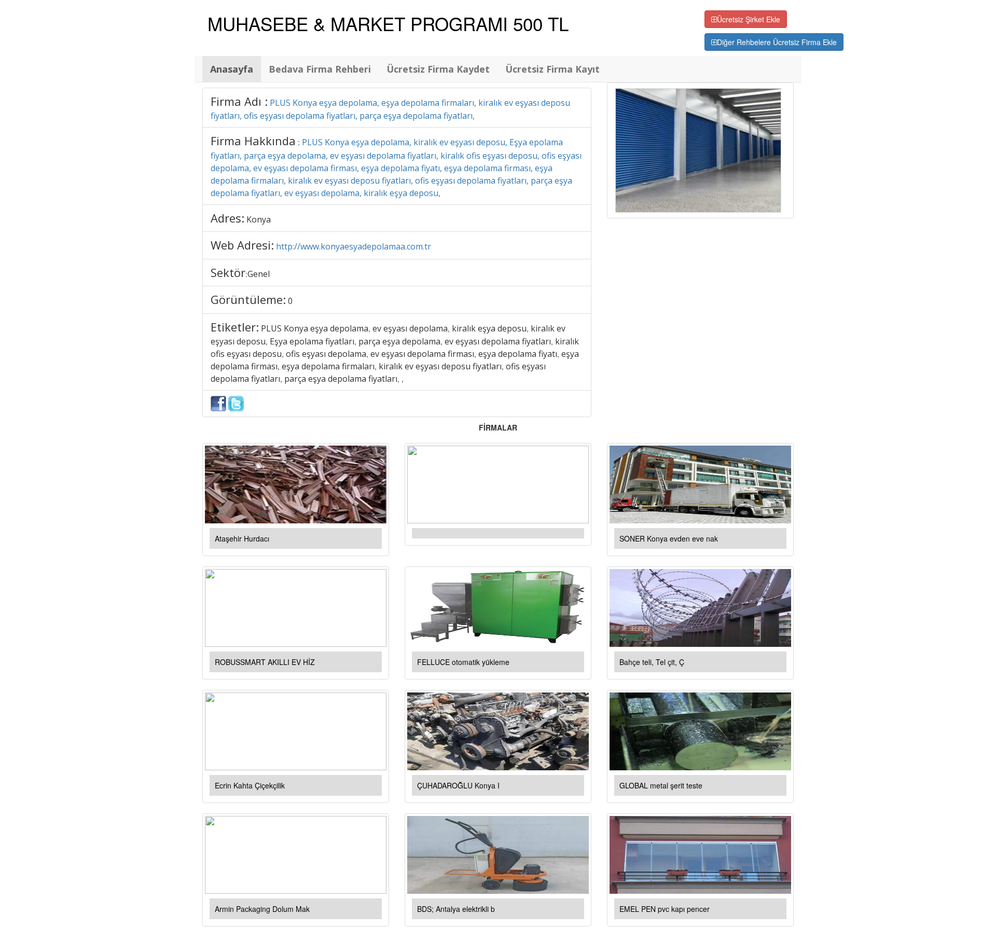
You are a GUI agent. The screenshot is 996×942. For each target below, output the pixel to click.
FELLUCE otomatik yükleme (463, 662)
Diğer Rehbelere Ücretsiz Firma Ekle (777, 42)
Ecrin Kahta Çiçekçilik (250, 785)
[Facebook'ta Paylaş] (218, 402)
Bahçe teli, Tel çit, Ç (651, 662)
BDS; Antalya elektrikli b (456, 909)
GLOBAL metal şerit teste (660, 785)
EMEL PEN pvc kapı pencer (664, 909)
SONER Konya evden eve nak (668, 538)
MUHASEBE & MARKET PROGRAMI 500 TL (388, 23)
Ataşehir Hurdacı (242, 538)
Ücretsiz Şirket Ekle (748, 19)
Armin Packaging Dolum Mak (262, 909)
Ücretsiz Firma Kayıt (552, 69)
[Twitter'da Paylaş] (236, 402)
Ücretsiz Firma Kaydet (438, 69)
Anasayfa (231, 69)
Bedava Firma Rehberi (320, 69)
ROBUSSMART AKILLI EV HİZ (265, 662)
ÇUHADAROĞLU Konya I (458, 785)
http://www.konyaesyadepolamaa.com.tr (353, 246)
